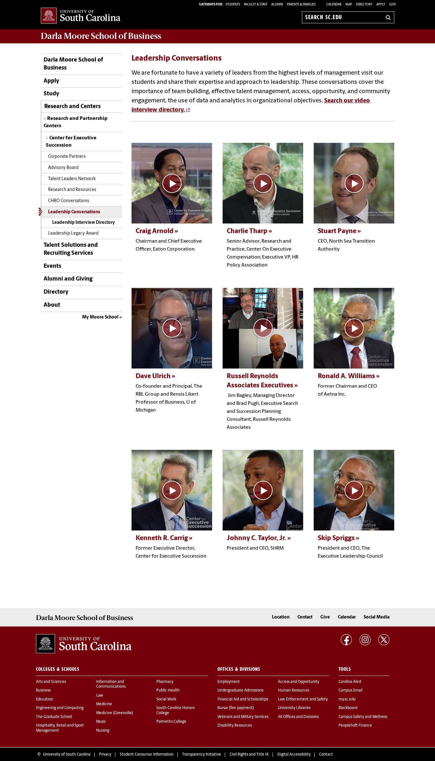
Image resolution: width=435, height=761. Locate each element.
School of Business (101, 36)
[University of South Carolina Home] (80, 16)
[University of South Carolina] (84, 643)
